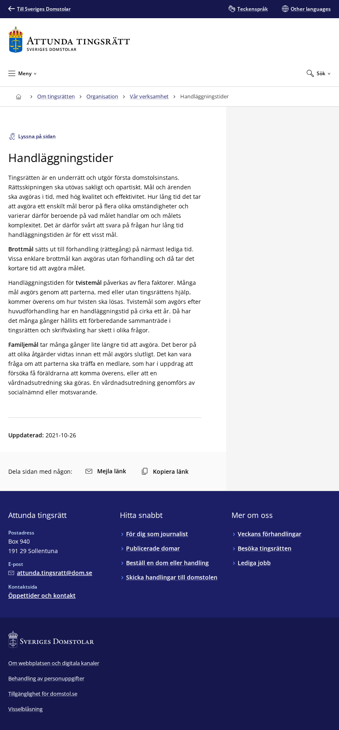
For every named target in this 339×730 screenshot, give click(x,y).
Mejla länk (111, 471)
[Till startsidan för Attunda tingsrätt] (69, 39)
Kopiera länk (171, 471)
